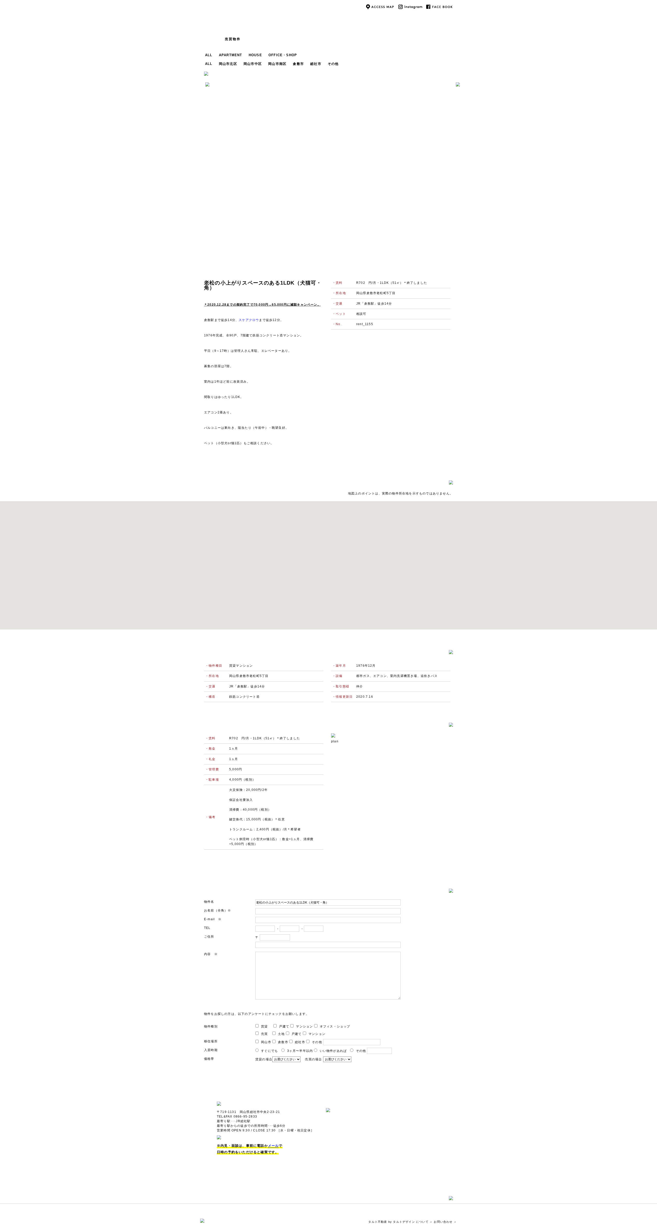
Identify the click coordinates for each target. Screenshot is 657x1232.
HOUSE (255, 55)
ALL (208, 55)
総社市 (315, 64)
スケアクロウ (249, 320)
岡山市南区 (277, 64)
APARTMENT (230, 55)
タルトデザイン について (410, 1221)
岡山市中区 (253, 64)
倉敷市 (298, 64)
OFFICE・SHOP (282, 55)
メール (273, 1146)
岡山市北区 (228, 64)
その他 (333, 64)
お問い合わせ (443, 1221)
